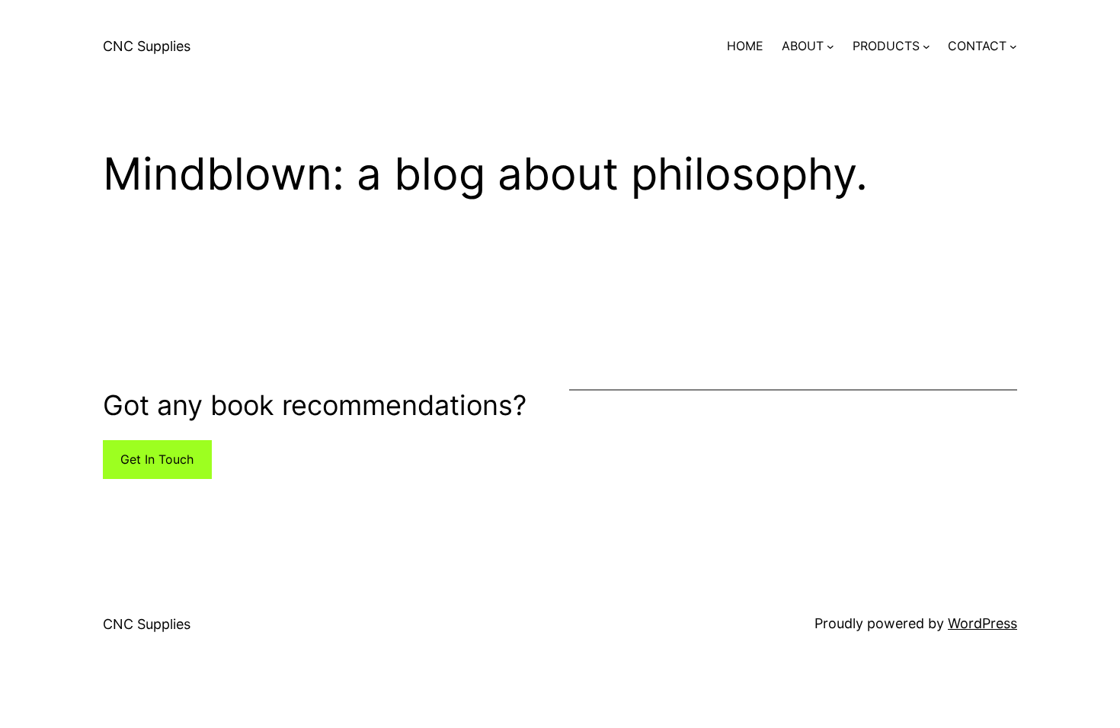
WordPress (982, 623)
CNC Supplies (146, 46)
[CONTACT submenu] (1013, 46)
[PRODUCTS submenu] (926, 46)
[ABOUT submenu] (830, 46)
